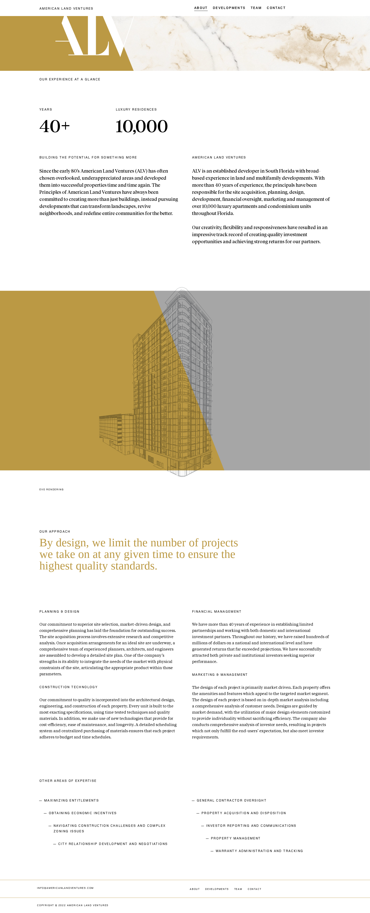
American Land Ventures (66, 9)
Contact (254, 889)
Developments (217, 889)
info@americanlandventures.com (65, 888)
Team (238, 889)
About (195, 889)
